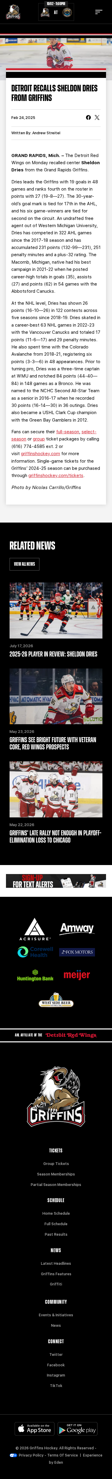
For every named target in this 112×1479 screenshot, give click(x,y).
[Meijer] (77, 975)
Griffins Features (56, 1274)
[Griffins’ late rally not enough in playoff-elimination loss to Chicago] (56, 789)
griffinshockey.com (40, 453)
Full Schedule (56, 1224)
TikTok (56, 1386)
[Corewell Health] (35, 952)
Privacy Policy (31, 1455)
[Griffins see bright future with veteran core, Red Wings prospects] (56, 696)
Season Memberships (56, 1174)
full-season (67, 431)
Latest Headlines (56, 1263)
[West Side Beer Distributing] (56, 999)
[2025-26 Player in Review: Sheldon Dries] (56, 610)
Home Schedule (56, 1213)
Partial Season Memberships (56, 1185)
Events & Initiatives (56, 1315)
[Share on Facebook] (88, 118)
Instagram (56, 1375)
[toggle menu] (98, 12)
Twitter (56, 1355)
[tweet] (97, 118)
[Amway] (77, 929)
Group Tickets (56, 1164)
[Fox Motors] (77, 952)
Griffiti (56, 1284)
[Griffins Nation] (56, 881)
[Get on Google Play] (78, 1429)
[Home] (13, 11)
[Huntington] (35, 975)
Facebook (56, 1365)
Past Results (56, 1234)
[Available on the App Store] (35, 1429)
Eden (58, 1462)
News (56, 1325)
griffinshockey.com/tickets (55, 475)
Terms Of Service (62, 1455)
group (39, 439)
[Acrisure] (35, 929)
